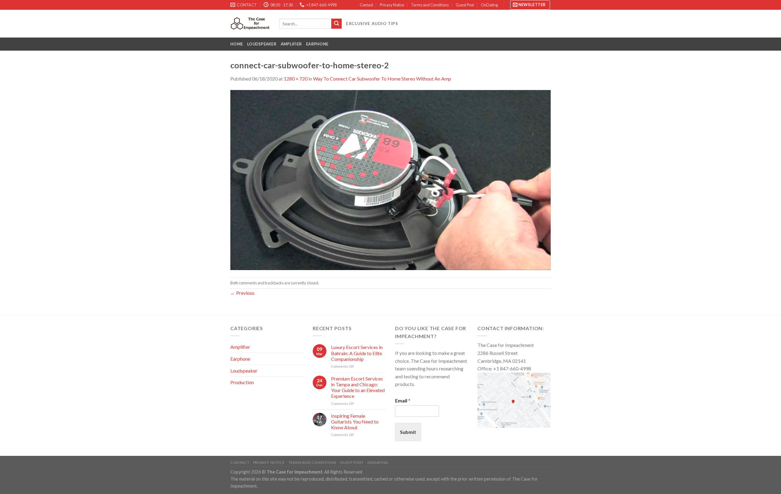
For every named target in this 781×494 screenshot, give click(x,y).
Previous (242, 293)
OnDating (489, 4)
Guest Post (465, 4)
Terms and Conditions (430, 4)
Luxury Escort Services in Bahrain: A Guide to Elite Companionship (357, 353)
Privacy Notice (392, 4)
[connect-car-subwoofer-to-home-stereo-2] (390, 179)
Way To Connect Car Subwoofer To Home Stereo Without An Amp (382, 78)
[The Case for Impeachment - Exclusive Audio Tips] (250, 23)
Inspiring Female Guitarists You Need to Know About (355, 421)
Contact (366, 4)
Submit (408, 432)
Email (402, 400)
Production (242, 382)
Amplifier (291, 43)
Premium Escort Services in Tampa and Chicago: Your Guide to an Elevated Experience (358, 387)
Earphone (317, 43)
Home (236, 43)
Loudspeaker (261, 43)
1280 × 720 (296, 78)
